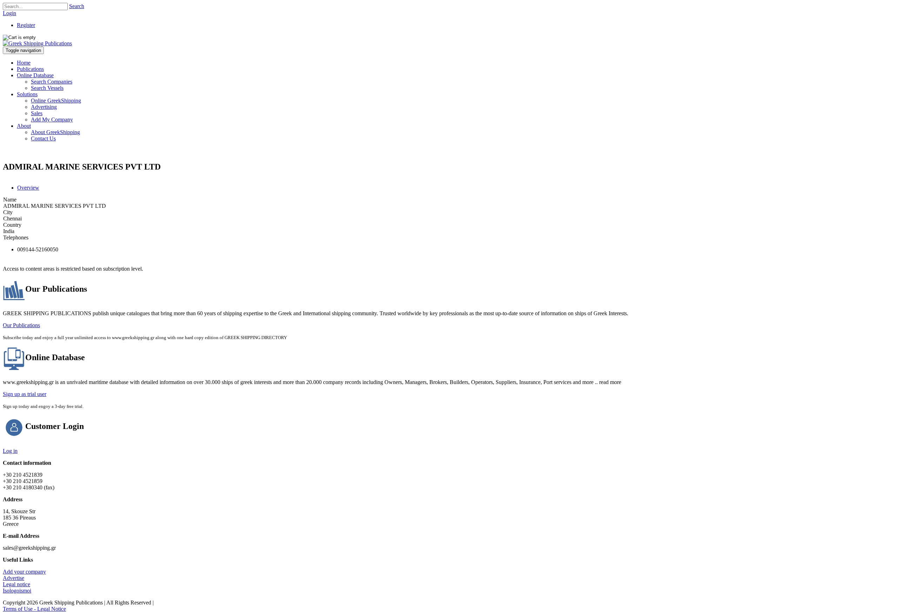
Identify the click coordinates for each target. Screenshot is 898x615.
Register (26, 25)
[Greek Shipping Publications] (37, 43)
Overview (28, 188)
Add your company (24, 572)
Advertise (13, 578)
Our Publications (21, 325)
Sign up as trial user (24, 394)
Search (76, 6)
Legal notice (16, 584)
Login (9, 13)
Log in (10, 451)
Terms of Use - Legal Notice (34, 609)
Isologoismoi (17, 591)
